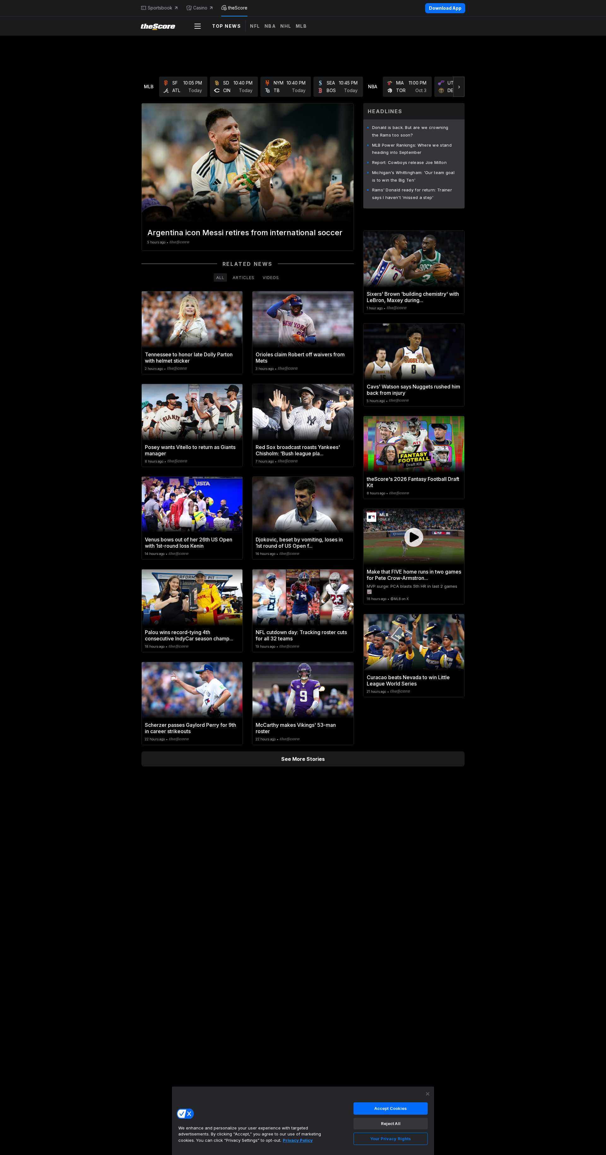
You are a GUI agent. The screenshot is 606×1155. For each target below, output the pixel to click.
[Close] (428, 1094)
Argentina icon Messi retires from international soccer (244, 232)
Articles (243, 277)
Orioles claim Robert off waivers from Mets (300, 357)
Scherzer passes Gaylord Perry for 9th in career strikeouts (190, 728)
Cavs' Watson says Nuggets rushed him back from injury (413, 389)
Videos (271, 277)
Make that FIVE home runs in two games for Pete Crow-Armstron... (414, 575)
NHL (285, 26)
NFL (255, 26)
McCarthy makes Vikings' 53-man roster (296, 728)
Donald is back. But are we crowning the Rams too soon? (410, 131)
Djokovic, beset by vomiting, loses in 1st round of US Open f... (299, 542)
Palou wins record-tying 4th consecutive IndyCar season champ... (189, 635)
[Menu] (197, 26)
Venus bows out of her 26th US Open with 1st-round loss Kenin (188, 542)
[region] (303, 1120)
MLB (301, 26)
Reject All (391, 1123)
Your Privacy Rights (390, 1138)
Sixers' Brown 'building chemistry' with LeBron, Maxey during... (413, 297)
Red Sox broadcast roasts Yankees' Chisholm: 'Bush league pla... (298, 450)
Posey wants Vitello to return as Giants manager (190, 450)
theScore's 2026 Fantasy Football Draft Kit (413, 482)
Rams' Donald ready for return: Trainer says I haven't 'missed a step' (412, 193)
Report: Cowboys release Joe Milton (409, 162)
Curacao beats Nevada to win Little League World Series (408, 680)
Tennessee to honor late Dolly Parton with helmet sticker (189, 357)
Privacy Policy (298, 1140)
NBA (270, 26)
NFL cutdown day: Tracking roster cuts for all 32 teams (301, 635)
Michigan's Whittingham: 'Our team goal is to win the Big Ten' (413, 176)
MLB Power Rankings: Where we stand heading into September (412, 149)
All (220, 277)
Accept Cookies (390, 1108)
